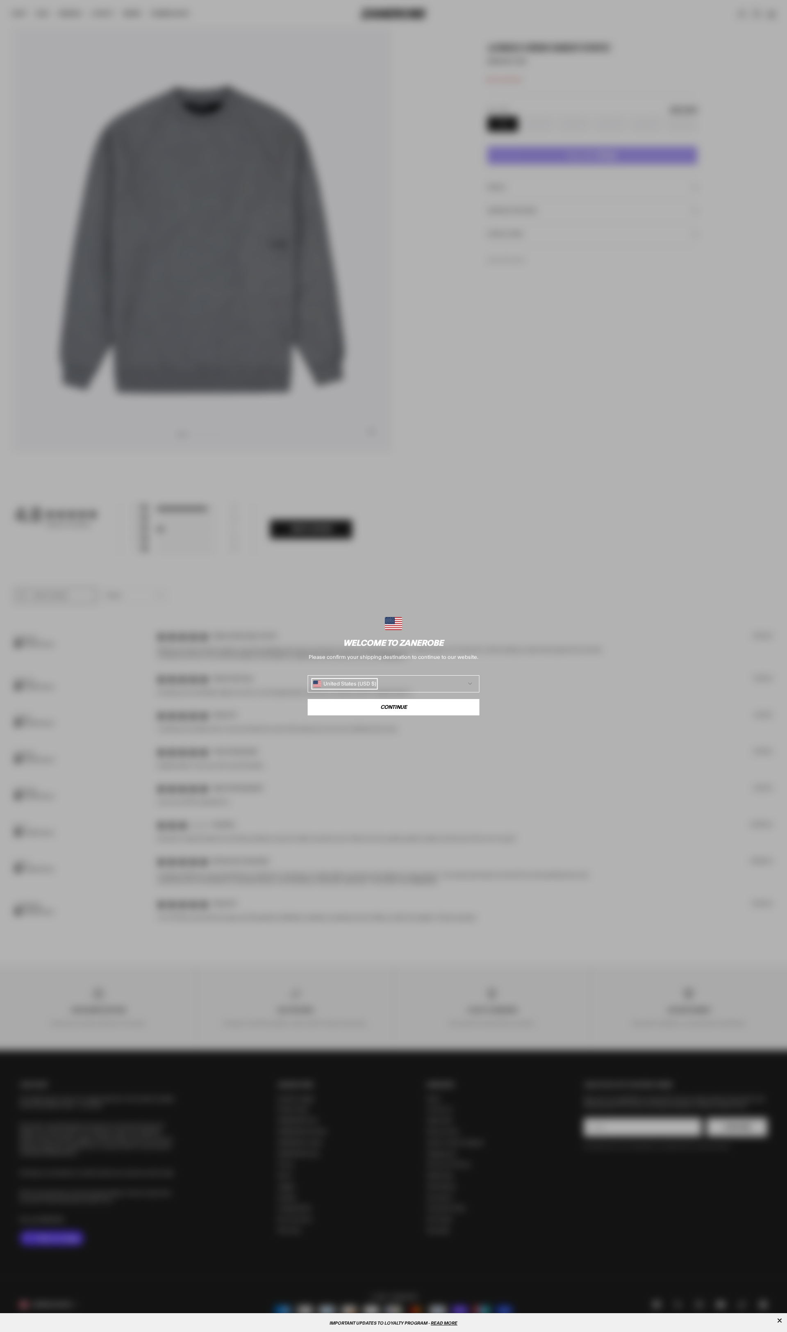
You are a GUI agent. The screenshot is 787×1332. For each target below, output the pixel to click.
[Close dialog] (780, 1320)
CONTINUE (393, 707)
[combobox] (344, 684)
